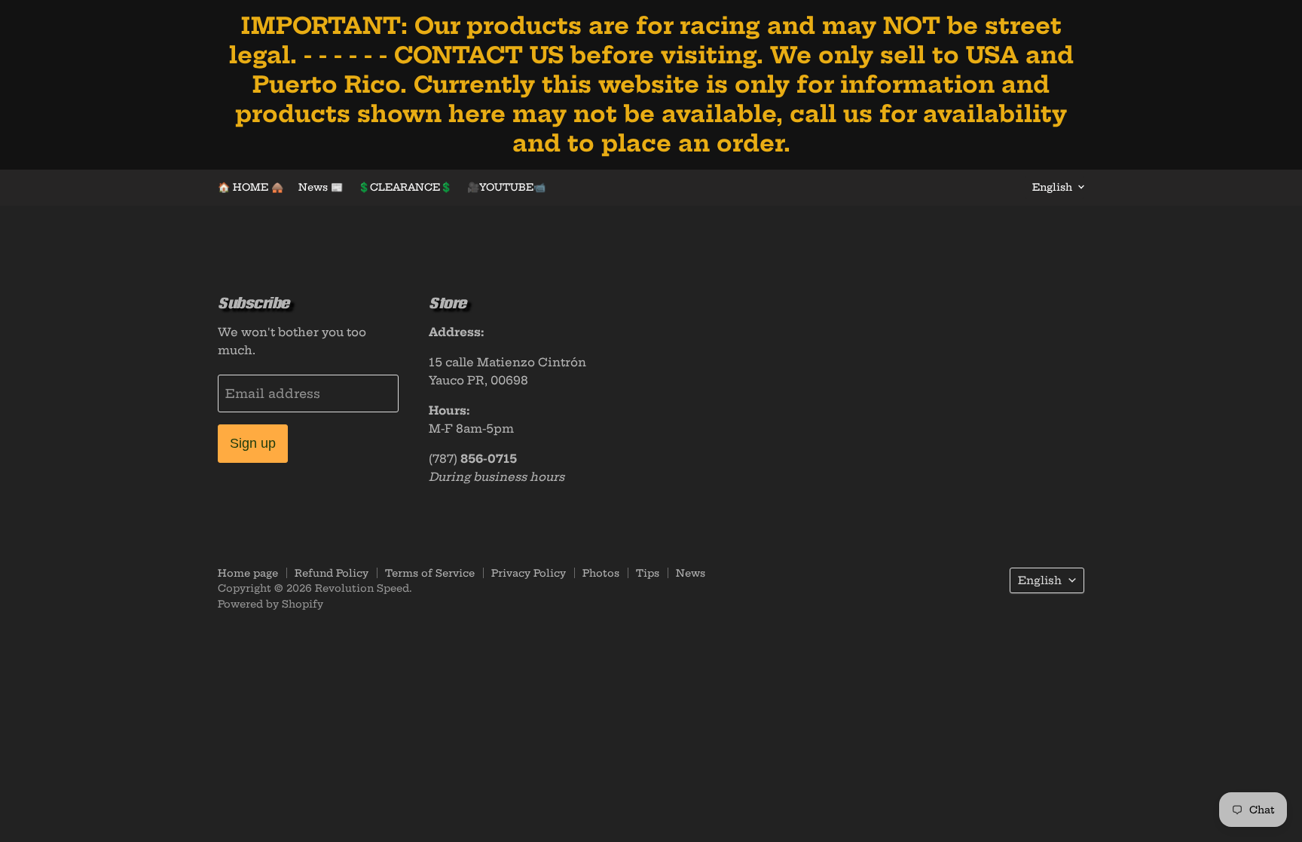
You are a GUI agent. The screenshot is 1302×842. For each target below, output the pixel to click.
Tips (647, 573)
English (1052, 187)
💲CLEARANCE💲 (405, 187)
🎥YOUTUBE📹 (506, 187)
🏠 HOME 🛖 (250, 187)
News (690, 573)
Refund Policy (331, 573)
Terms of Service (430, 573)
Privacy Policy (528, 573)
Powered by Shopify (270, 604)
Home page (248, 573)
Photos (600, 573)
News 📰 (320, 187)
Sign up (253, 443)
